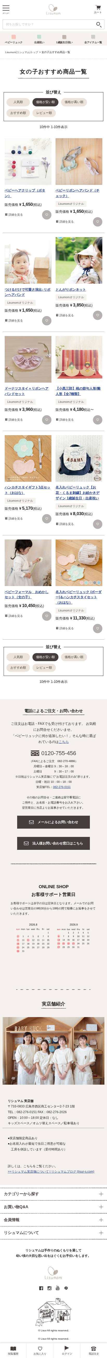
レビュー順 (44, 113)
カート (98, 12)
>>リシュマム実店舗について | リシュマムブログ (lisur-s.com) (51, 1171)
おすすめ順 (18, 113)
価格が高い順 (74, 102)
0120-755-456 (58, 753)
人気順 (18, 102)
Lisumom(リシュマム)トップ (21, 52)
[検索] (98, 24)
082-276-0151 (62, 786)
